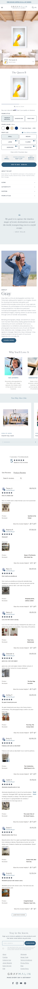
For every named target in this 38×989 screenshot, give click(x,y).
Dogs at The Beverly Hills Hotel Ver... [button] (30, 556)
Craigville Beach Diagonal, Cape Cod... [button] (30, 902)
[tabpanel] (19, 703)
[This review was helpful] (30, 524)
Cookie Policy (25, 968)
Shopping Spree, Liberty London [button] (29, 599)
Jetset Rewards (7, 963)
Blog (22, 966)
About (4, 954)
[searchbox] (10, 478)
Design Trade (24, 957)
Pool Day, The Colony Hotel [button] (30, 726)
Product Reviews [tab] (20, 473)
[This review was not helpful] (34, 524)
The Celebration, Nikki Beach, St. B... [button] (29, 767)
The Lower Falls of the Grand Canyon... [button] (29, 815)
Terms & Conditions (26, 960)
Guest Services (7, 966)
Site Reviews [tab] (6, 473)
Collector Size (7, 960)
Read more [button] (34, 793)
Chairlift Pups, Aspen (7, 435)
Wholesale (24, 954)
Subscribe (30, 943)
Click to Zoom (20, 106)
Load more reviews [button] (19, 915)
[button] (4, 7)
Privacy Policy (25, 963)
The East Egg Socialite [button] (31, 682)
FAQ (4, 968)
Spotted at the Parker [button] (32, 517)
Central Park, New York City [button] (31, 860)
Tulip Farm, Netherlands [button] (30, 641)
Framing (5, 957)
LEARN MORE (9, 340)
